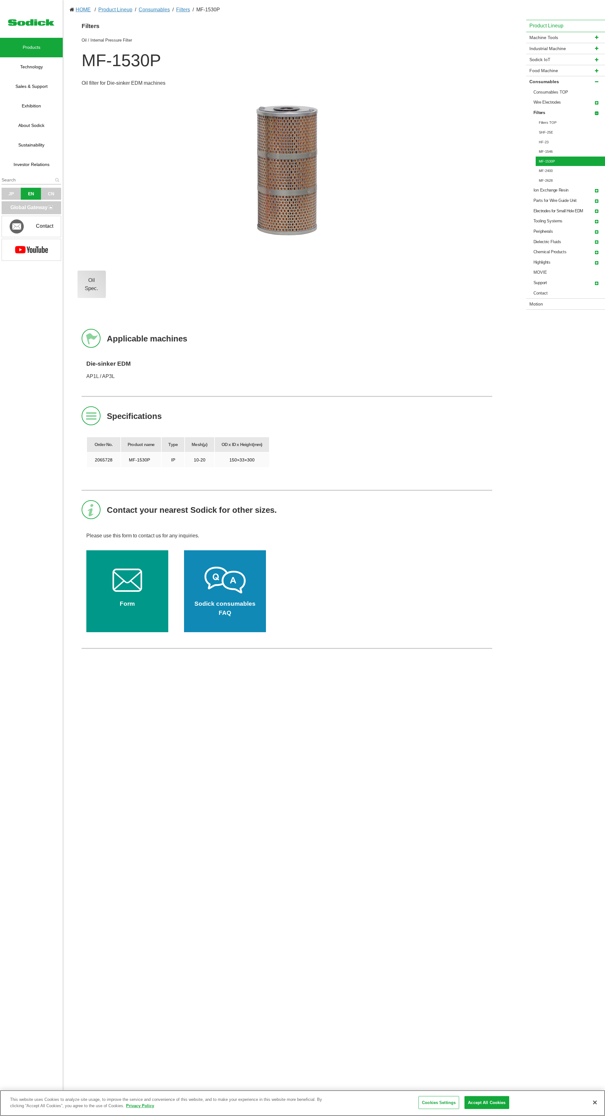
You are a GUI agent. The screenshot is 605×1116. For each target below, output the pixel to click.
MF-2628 (546, 180)
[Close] (595, 1102)
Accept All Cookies (486, 1102)
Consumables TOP (550, 92)
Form (127, 603)
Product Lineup (115, 9)
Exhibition (31, 105)
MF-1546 (546, 151)
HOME (83, 9)
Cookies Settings (439, 1102)
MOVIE (540, 272)
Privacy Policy (140, 1105)
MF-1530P (547, 161)
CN (51, 193)
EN (31, 193)
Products (31, 47)
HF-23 (544, 142)
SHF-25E (546, 132)
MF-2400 (546, 171)
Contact (540, 293)
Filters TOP (547, 122)
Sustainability (31, 144)
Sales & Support (31, 86)
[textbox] (31, 180)
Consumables (154, 9)
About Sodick (31, 125)
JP (11, 193)
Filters (183, 9)
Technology (31, 66)
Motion (536, 303)
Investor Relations (31, 164)
